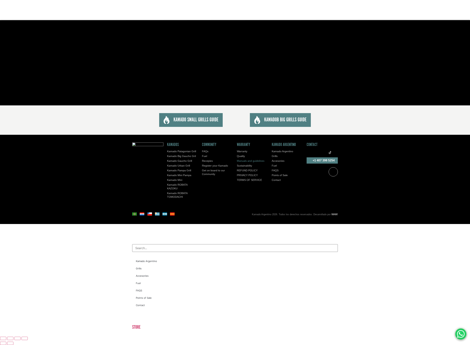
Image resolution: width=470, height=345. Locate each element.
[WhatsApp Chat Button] (460, 333)
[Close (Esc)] (24, 338)
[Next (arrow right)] (10, 343)
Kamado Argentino (282, 151)
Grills (275, 156)
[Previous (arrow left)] (3, 343)
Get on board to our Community (213, 172)
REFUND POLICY (247, 170)
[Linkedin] (324, 152)
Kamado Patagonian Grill (181, 151)
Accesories (278, 160)
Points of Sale (280, 175)
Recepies (207, 160)
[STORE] (136, 317)
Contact (276, 179)
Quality (241, 156)
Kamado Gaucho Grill (179, 160)
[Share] (17, 338)
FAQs (205, 151)
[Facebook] (314, 152)
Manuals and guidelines (250, 160)
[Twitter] (308, 152)
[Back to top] (333, 171)
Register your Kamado (215, 165)
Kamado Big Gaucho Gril (181, 156)
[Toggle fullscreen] (10, 338)
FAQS (275, 170)
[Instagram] (319, 152)
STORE (136, 327)
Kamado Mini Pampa (179, 175)
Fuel (204, 156)
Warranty (242, 151)
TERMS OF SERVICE (249, 179)
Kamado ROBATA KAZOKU (177, 186)
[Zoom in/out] (3, 338)
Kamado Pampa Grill (179, 170)
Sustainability (244, 165)
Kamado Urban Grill (178, 165)
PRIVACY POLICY (247, 175)
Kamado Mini (174, 179)
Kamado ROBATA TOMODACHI (177, 195)
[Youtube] (335, 152)
